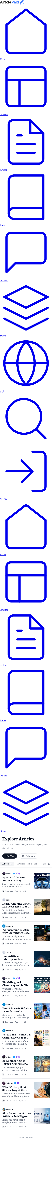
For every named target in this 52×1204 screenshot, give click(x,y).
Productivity (3, 1048)
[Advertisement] (26, 1166)
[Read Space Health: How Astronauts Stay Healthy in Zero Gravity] (42, 880)
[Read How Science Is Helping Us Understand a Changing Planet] (42, 1011)
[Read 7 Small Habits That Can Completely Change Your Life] (42, 1037)
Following (30, 856)
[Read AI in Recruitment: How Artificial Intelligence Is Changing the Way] (42, 1116)
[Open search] (26, 444)
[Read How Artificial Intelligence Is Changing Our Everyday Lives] (42, 959)
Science (3, 891)
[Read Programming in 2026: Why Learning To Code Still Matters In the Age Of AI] (42, 932)
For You (10, 856)
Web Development (3, 943)
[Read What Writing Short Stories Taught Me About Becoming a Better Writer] (42, 1090)
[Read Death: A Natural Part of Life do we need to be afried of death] (42, 906)
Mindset (3, 1100)
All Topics (7, 864)
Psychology (3, 917)
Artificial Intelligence (27, 864)
